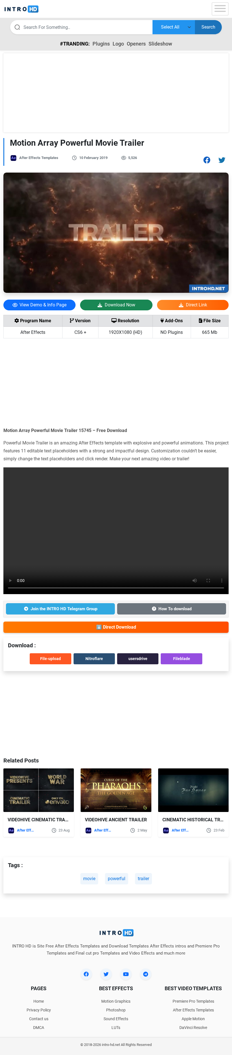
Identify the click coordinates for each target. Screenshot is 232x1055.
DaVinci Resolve (193, 1027)
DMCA (38, 1027)
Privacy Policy (39, 1010)
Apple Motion (193, 1019)
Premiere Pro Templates (193, 1001)
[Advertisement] (116, 92)
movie (89, 878)
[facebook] (86, 974)
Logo (118, 44)
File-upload (50, 658)
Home (38, 1001)
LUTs (115, 1027)
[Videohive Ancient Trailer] (116, 790)
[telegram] (145, 974)
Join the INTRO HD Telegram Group (64, 608)
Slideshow (160, 44)
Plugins (101, 44)
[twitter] (106, 974)
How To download (175, 608)
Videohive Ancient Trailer (116, 819)
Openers (136, 44)
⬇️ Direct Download (116, 627)
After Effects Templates (38, 158)
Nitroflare (94, 658)
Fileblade (181, 658)
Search (208, 27)
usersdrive (137, 658)
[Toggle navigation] (220, 9)
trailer (143, 878)
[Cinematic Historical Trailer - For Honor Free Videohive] (193, 790)
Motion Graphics (115, 1001)
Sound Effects (116, 1019)
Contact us (38, 1019)
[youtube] (126, 974)
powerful (116, 878)
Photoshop (116, 1010)
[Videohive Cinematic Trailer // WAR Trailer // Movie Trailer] (38, 790)
